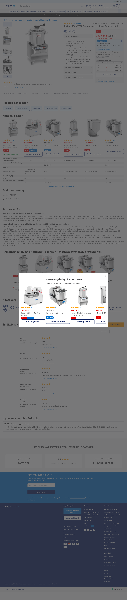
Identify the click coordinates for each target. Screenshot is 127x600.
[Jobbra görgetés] (104, 304)
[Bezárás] (105, 275)
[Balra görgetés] (22, 304)
